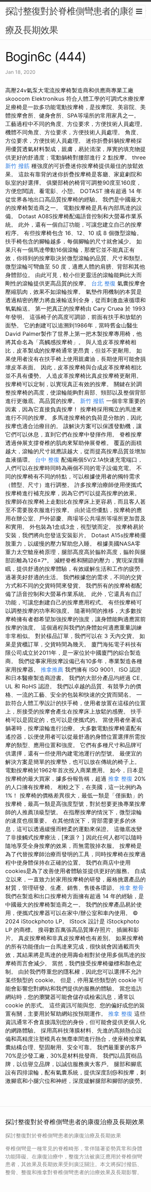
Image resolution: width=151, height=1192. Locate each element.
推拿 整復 (120, 778)
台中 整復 (47, 459)
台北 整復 (103, 283)
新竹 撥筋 (17, 165)
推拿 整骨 (131, 887)
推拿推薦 (52, 669)
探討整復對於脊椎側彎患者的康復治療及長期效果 (75, 20)
